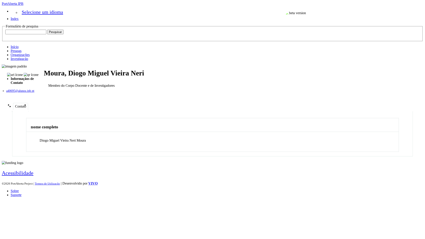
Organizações (20, 55)
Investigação (19, 59)
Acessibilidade (17, 173)
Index (15, 19)
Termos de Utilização (47, 183)
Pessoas (16, 51)
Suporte (16, 195)
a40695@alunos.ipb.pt (20, 91)
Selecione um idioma (42, 12)
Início (15, 47)
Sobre (15, 191)
